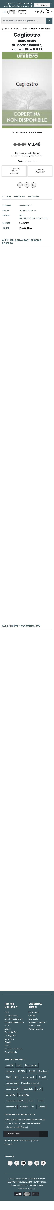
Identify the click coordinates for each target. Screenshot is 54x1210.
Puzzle (8, 1042)
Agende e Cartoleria (14, 1048)
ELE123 (21, 1071)
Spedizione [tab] (19, 196)
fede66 (32, 1071)
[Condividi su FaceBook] (20, 185)
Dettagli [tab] (6, 196)
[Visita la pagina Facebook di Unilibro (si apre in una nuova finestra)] (10, 1163)
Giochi (7, 1045)
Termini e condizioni (37, 1022)
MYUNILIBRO (43, 5)
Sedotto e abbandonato (27, 666)
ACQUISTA (28, 303)
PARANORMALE (25, 228)
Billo (16, 1077)
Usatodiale (28, 1088)
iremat (40, 1100)
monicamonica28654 (15, 1100)
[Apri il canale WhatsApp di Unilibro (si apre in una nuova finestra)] (30, 1163)
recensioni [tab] (33, 196)
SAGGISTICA (24, 223)
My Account (33, 1012)
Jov (37, 153)
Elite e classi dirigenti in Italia (27, 725)
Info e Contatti (34, 1025)
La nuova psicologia (27, 961)
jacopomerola (31, 1065)
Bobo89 (42, 1077)
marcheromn (11, 1083)
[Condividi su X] (26, 185)
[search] (49, 21)
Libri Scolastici (11, 1015)
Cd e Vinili (9, 1038)
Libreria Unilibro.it (11, 1005)
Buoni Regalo (11, 1052)
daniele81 (10, 1094)
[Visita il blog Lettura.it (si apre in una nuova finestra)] (36, 1163)
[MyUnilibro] (42, 11)
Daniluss (43, 1071)
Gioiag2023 (24, 1094)
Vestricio (24, 1106)
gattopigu (10, 1071)
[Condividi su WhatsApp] (33, 185)
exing (19, 1065)
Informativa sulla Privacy (16, 1127)
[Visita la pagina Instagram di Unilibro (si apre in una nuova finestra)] (23, 1163)
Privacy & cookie (35, 1028)
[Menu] (4, 12)
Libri (7, 1012)
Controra (27, 843)
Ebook (7, 1028)
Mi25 (8, 1077)
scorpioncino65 (13, 1088)
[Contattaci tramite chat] (37, 11)
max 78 (9, 1065)
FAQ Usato (33, 1018)
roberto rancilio (28, 1077)
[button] (49, 11)
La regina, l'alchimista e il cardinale (27, 283)
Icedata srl (32, 1188)
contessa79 (11, 1106)
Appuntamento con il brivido (27, 784)
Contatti (31, 1015)
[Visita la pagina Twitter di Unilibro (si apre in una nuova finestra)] (16, 1163)
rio (33, 1106)
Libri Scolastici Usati (13, 1018)
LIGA (39, 1088)
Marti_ (31, 1100)
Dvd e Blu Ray (11, 1032)
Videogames (10, 1035)
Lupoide (41, 1106)
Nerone (27, 530)
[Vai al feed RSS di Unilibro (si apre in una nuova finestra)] (43, 1163)
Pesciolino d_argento (30, 1083)
